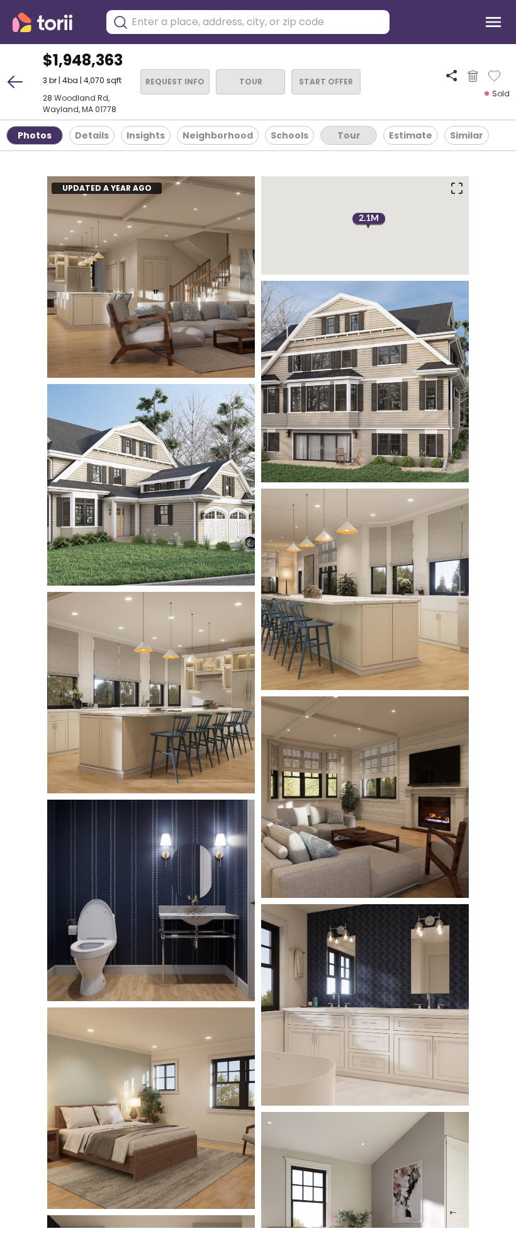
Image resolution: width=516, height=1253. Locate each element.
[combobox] (257, 22)
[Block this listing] (473, 76)
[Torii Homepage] (51, 22)
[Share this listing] (451, 76)
